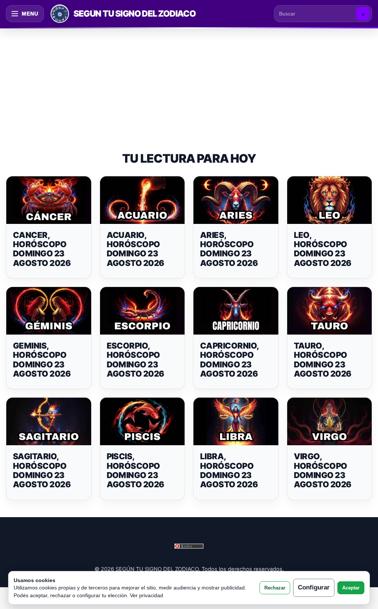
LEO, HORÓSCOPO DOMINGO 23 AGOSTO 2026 (322, 249)
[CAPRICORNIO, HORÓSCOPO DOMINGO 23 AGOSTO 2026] (235, 311)
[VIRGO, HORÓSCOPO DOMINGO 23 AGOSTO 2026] (329, 421)
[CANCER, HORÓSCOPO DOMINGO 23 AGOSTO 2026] (48, 200)
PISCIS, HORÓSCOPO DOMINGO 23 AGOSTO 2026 (135, 470)
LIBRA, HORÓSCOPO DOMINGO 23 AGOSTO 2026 (229, 470)
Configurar (314, 587)
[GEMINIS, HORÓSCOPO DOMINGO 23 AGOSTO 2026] (48, 311)
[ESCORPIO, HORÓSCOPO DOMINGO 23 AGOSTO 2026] (142, 311)
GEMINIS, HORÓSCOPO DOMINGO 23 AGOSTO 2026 (42, 359)
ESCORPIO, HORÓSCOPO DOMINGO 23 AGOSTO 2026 (135, 359)
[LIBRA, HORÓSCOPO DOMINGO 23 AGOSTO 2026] (235, 421)
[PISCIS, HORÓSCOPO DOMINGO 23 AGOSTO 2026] (142, 421)
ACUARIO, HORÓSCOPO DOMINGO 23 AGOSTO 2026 (135, 249)
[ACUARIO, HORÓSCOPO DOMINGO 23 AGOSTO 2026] (142, 200)
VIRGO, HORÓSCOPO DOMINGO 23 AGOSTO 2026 (322, 470)
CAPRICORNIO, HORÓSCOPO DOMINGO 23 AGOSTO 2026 (229, 359)
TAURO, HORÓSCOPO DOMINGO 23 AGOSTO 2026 (322, 359)
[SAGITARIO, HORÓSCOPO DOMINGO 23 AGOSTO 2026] (48, 421)
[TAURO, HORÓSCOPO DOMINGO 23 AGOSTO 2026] (329, 311)
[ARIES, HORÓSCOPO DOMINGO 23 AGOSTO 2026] (235, 200)
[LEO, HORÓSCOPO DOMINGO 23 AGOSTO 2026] (329, 200)
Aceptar (351, 588)
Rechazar (274, 588)
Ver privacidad (146, 595)
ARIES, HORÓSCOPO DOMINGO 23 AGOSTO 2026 (229, 249)
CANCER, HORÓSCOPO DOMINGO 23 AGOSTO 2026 (42, 249)
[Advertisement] (189, 82)
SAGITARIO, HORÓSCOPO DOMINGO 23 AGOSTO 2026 (42, 470)
